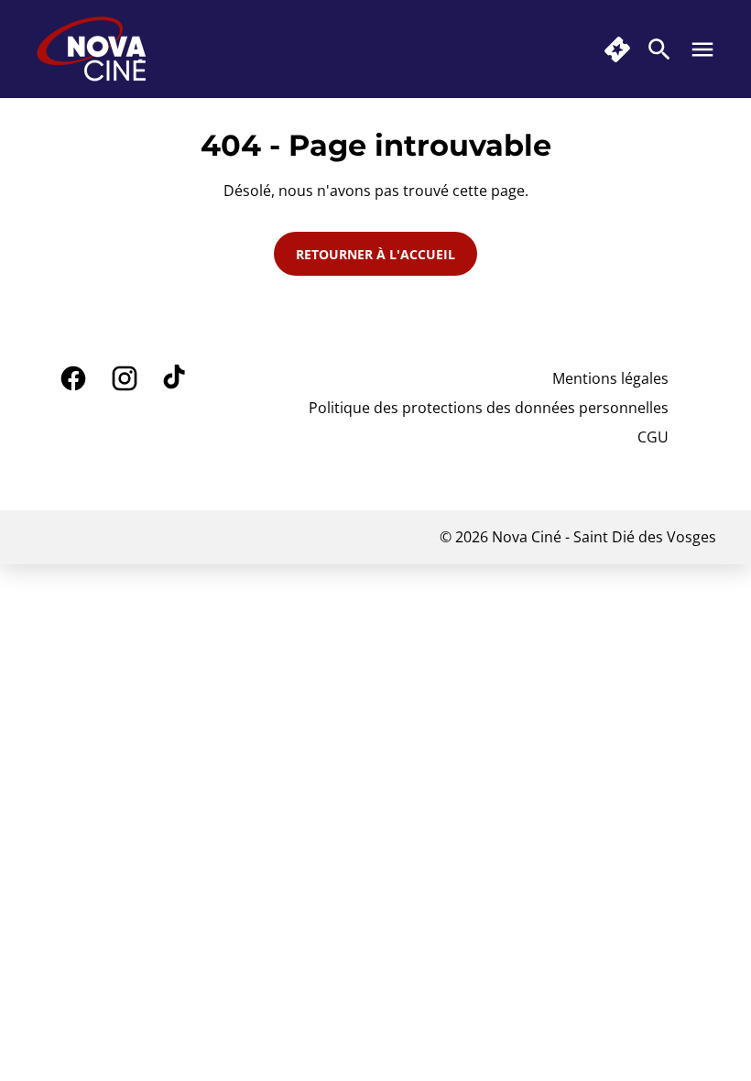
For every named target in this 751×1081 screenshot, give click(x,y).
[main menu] (702, 49)
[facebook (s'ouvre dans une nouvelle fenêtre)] (73, 378)
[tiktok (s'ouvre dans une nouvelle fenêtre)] (175, 378)
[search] (659, 49)
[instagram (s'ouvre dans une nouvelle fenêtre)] (124, 378)
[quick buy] (617, 49)
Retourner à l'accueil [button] (375, 254)
